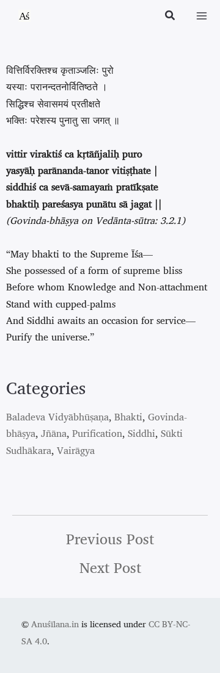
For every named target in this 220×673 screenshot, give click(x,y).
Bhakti (128, 417)
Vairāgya (76, 450)
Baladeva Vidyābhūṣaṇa (57, 417)
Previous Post (110, 538)
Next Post (110, 567)
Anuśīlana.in (55, 624)
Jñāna (54, 433)
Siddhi (141, 433)
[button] (170, 16)
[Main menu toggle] (201, 15)
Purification (97, 433)
